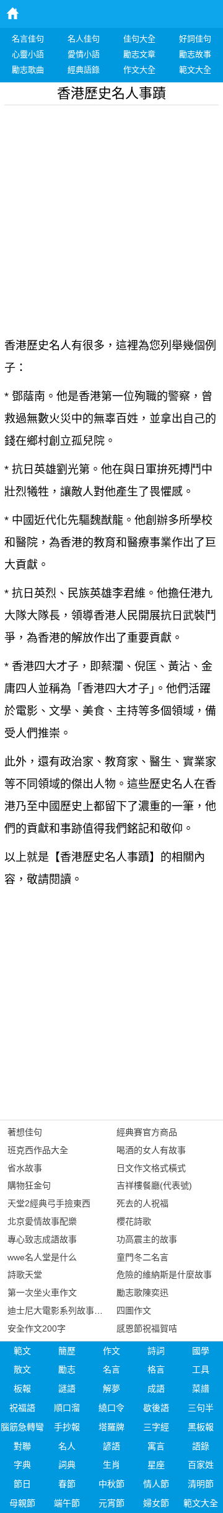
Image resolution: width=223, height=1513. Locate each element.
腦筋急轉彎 (22, 1427)
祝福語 (22, 1408)
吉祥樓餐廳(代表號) (154, 1185)
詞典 (67, 1465)
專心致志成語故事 (42, 1239)
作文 (111, 1351)
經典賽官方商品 (146, 1132)
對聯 (22, 1446)
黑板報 (201, 1427)
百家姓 (201, 1465)
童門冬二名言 (142, 1257)
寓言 (156, 1446)
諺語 (111, 1446)
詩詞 (156, 1351)
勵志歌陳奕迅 (142, 1292)
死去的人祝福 (142, 1203)
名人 (67, 1446)
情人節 (156, 1484)
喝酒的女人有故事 (151, 1150)
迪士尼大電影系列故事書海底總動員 (76, 1310)
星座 (156, 1465)
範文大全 (200, 1503)
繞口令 (111, 1408)
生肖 (111, 1465)
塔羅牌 (111, 1427)
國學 (200, 1351)
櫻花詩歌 (133, 1221)
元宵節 (111, 1503)
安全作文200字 (36, 1328)
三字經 (156, 1427)
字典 (22, 1465)
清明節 (201, 1484)
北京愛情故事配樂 (42, 1221)
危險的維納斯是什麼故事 (164, 1275)
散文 (22, 1369)
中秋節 (111, 1484)
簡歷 (67, 1351)
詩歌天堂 (24, 1275)
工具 (200, 1369)
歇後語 (156, 1408)
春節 (67, 1484)
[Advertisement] (111, 216)
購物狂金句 (29, 1185)
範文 (22, 1351)
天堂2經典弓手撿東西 (48, 1203)
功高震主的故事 (146, 1239)
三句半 (201, 1408)
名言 (111, 1369)
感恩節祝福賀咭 (146, 1328)
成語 (156, 1388)
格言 (156, 1369)
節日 (22, 1484)
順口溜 (67, 1408)
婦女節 (156, 1503)
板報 (22, 1388)
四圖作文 (133, 1310)
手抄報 (67, 1427)
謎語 (67, 1388)
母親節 (22, 1503)
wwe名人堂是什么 (42, 1257)
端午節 (67, 1503)
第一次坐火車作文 (42, 1292)
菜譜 (200, 1388)
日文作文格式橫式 (151, 1168)
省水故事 (24, 1168)
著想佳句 (24, 1132)
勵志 (67, 1369)
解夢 (111, 1388)
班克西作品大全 (37, 1150)
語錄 (200, 1446)
